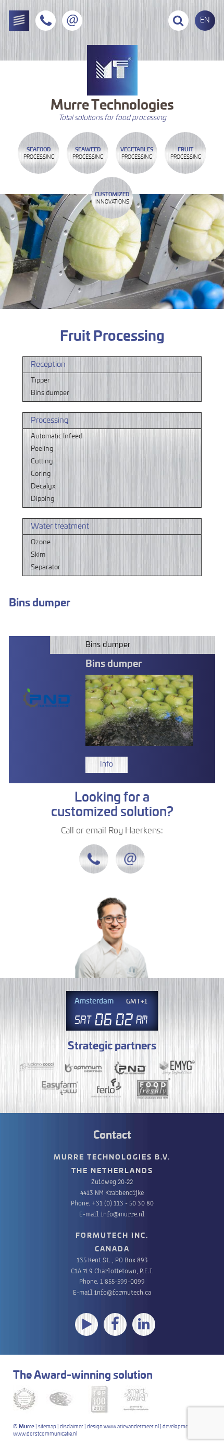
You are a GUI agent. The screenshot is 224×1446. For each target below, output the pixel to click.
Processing (38, 153)
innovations (112, 198)
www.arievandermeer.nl (131, 1426)
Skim (38, 555)
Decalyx (43, 486)
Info (106, 764)
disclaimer (71, 1426)
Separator (45, 567)
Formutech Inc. (112, 1236)
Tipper (40, 380)
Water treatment (60, 526)
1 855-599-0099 (122, 1281)
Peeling (42, 449)
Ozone (41, 542)
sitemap (47, 1426)
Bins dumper (50, 393)
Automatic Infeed (56, 436)
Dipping (42, 499)
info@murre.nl (123, 1213)
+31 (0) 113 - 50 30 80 (123, 1203)
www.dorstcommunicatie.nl (45, 1434)
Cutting (42, 461)
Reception (48, 364)
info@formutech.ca (122, 1292)
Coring (41, 474)
